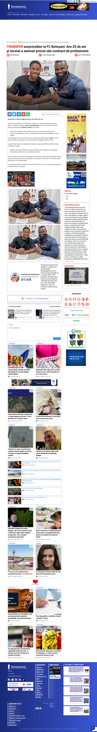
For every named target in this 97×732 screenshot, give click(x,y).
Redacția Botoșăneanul (30, 274)
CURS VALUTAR (76, 310)
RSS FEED (12, 723)
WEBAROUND (73, 729)
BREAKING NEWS (81, 15)
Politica (10, 624)
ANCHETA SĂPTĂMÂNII (57, 15)
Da (67, 196)
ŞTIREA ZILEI (70, 15)
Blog (38, 686)
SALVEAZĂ (56, 338)
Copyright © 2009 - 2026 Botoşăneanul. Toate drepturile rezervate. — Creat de (48, 729)
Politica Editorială (40, 694)
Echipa (39, 697)
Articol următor (55, 306)
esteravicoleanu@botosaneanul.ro (29, 276)
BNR (73, 315)
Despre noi (12, 706)
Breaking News (41, 676)
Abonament (12, 725)
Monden (39, 688)
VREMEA (76, 321)
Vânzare (86, 315)
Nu (67, 199)
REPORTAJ (24, 15)
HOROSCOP (76, 294)
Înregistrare (93, 1)
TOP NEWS (44, 15)
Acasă (8, 42)
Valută (67, 315)
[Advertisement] (48, 29)
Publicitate (12, 709)
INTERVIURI (16, 15)
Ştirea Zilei (40, 672)
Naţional (39, 543)
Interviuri (39, 683)
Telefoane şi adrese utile (17, 716)
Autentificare (85, 1)
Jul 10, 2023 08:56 (84, 55)
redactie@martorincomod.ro (14, 676)
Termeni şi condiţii (15, 720)
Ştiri (38, 679)
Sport (38, 690)
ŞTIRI (9, 15)
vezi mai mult (69, 261)
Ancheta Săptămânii (40, 669)
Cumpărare (79, 315)
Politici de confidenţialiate (17, 718)
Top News (40, 674)
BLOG (38, 15)
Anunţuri (11, 713)
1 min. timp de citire (48, 55)
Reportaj (39, 681)
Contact (11, 711)
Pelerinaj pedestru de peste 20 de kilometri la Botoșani (32, 488)
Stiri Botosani (14, 42)
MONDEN (32, 15)
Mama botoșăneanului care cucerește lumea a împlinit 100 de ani (34, 497)
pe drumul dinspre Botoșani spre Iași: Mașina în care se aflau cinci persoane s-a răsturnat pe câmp (23, 312)
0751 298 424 (11, 673)
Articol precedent (15, 306)
